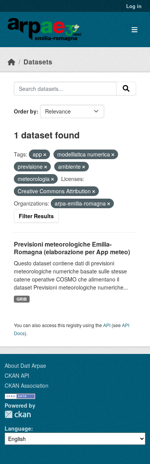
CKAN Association (26, 385)
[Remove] (44, 154)
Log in (134, 6)
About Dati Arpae (25, 365)
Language (18, 428)
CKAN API (17, 375)
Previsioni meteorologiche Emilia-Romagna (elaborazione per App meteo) (72, 248)
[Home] (11, 61)
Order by (25, 111)
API (106, 325)
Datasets (37, 61)
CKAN (18, 414)
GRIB (22, 299)
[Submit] (126, 88)
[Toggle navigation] (134, 29)
